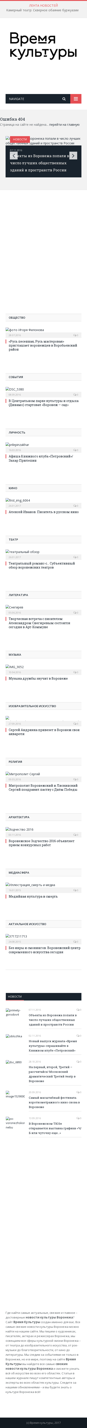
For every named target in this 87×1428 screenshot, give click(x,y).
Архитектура (19, 817)
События (16, 377)
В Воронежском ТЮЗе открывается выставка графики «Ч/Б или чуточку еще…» (55, 1128)
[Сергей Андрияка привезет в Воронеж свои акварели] (43, 720)
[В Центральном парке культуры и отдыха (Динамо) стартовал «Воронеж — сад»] (43, 391)
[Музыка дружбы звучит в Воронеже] (43, 669)
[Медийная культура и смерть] (43, 887)
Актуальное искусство (27, 924)
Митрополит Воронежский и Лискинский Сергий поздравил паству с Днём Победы (43, 787)
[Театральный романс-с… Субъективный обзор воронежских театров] (43, 554)
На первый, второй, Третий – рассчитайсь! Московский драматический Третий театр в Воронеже (52, 1074)
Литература (18, 595)
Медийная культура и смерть (33, 896)
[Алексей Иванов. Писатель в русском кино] (43, 502)
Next (73, 155)
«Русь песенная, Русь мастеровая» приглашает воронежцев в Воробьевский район (43, 345)
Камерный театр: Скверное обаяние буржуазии (42, 10)
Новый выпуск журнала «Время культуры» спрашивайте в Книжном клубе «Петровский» (53, 1045)
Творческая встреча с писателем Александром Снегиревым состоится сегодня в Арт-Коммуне (39, 623)
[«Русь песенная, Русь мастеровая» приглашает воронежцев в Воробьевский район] (43, 332)
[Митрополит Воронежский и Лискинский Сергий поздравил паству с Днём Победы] (43, 776)
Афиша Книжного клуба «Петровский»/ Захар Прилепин (41, 458)
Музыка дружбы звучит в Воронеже (38, 678)
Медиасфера (19, 873)
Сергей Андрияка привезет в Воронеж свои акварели (44, 732)
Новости (20, 139)
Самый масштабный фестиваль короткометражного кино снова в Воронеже (54, 1102)
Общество (17, 318)
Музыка (15, 655)
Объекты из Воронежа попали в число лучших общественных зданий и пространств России (39, 162)
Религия (15, 762)
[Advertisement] (46, 81)
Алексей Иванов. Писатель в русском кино (44, 512)
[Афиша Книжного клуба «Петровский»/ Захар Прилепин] (43, 447)
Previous (14, 155)
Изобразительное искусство (32, 706)
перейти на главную (64, 124)
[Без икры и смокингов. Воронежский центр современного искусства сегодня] (43, 938)
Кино (13, 488)
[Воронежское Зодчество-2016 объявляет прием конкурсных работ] (43, 831)
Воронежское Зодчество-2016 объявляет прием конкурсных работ (42, 843)
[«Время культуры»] (43, 45)
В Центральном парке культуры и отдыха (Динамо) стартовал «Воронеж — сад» (44, 403)
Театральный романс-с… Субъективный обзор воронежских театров (42, 565)
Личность (17, 432)
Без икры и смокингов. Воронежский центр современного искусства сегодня (45, 950)
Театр (13, 539)
